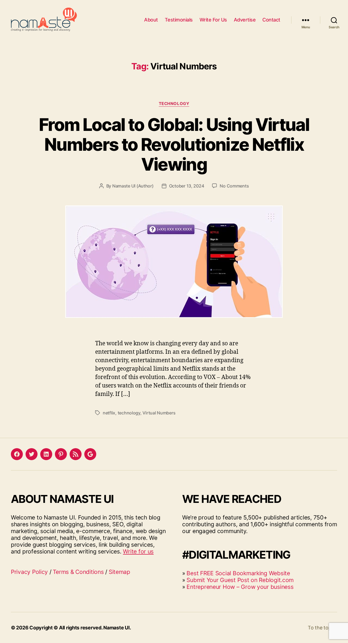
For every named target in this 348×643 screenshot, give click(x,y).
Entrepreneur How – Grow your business (240, 586)
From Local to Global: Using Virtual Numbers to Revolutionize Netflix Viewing (174, 144)
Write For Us (213, 20)
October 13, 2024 (186, 186)
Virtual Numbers (158, 413)
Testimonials (179, 20)
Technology (174, 103)
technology (129, 413)
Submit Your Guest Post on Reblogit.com (240, 580)
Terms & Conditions (78, 571)
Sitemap (119, 571)
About (151, 20)
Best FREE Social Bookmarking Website (238, 573)
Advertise (245, 20)
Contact (271, 20)
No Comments (234, 186)
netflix (109, 413)
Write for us (138, 551)
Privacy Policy (29, 571)
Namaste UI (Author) (133, 186)
